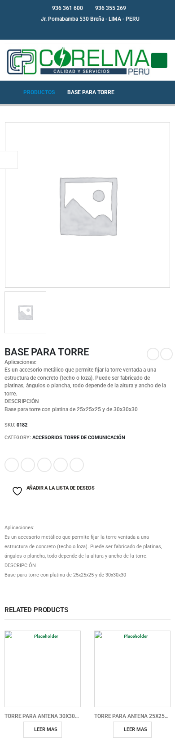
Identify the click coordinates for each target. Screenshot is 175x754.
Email (77, 465)
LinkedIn (44, 465)
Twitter (28, 465)
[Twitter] (95, 30)
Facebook (11, 465)
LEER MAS (45, 729)
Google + (60, 465)
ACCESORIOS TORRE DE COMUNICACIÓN (78, 438)
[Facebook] (80, 30)
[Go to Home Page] (7, 92)
